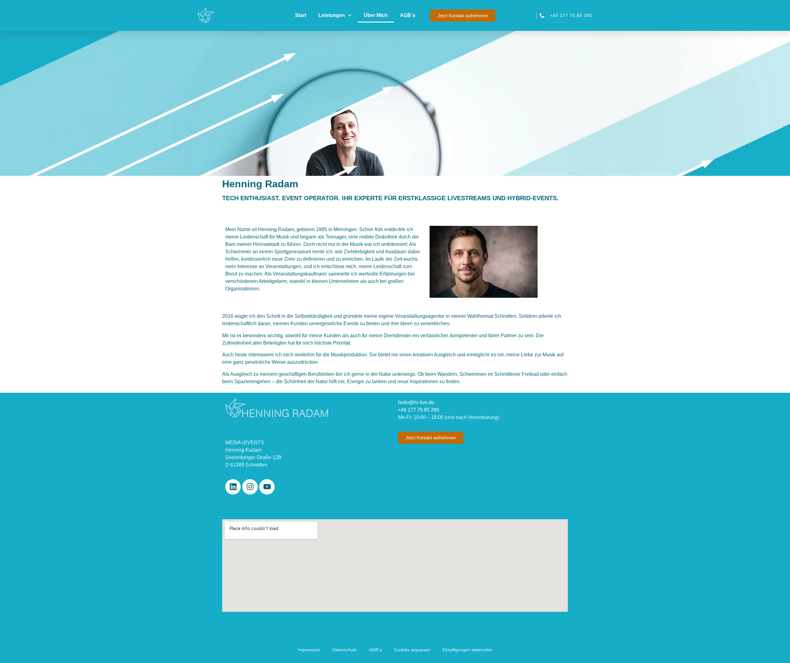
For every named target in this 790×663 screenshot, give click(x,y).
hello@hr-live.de (416, 402)
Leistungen (331, 15)
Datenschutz (344, 649)
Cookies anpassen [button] (412, 649)
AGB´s (407, 15)
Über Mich (376, 15)
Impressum (309, 649)
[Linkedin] (233, 487)
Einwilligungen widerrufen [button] (467, 649)
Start (300, 15)
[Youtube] (267, 487)
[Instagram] (250, 487)
